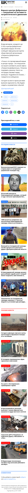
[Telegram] (6, 112)
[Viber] (10, 112)
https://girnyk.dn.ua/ (18, 488)
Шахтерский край (7, 89)
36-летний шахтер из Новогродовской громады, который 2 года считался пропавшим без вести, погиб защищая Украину (13, 195)
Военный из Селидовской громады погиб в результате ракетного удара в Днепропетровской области (13, 247)
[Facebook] (2, 112)
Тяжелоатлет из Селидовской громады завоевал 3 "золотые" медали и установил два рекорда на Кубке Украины (13, 300)
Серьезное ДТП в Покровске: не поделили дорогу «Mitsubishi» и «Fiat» (12, 436)
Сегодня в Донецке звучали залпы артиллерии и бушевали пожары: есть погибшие (13, 334)
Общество (4, 201)
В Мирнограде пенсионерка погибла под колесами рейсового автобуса (13, 462)
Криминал (4, 149)
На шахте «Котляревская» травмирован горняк (10, 384)
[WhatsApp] (14, 112)
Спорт (3, 280)
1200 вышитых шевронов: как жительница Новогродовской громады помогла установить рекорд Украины (11, 221)
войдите (23, 477)
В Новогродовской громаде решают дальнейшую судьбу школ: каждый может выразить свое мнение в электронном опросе (13, 273)
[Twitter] (19, 112)
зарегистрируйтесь (10, 479)
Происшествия (8, 92)
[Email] (23, 112)
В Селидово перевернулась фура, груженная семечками (13, 360)
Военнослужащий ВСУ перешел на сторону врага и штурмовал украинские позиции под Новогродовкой (13, 168)
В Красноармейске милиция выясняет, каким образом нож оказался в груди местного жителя (13, 410)
